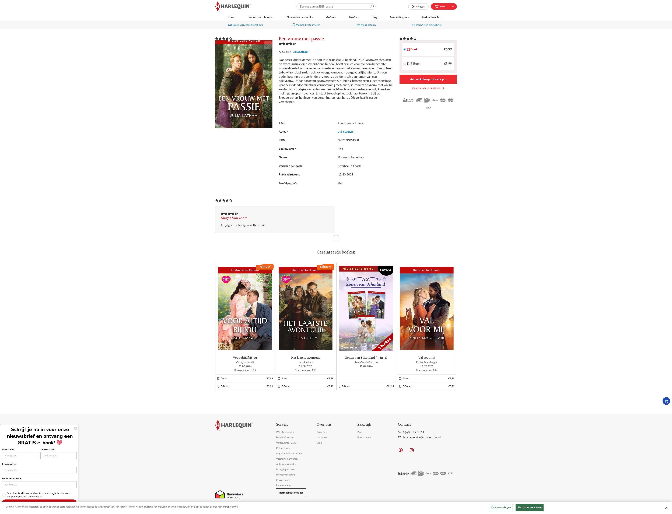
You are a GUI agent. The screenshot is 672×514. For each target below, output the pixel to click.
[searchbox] (336, 6)
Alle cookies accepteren (529, 507)
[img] (229, 213)
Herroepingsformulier (291, 492)
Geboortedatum (12, 478)
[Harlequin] (233, 6)
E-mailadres (9, 464)
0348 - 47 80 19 (413, 432)
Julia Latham (300, 51)
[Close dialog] (75, 428)
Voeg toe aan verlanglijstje (426, 88)
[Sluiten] (666, 507)
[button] (224, 38)
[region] (336, 508)
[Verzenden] (372, 6)
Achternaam (47, 449)
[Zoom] (268, 45)
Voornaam (8, 449)
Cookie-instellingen (501, 507)
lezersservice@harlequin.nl (422, 437)
